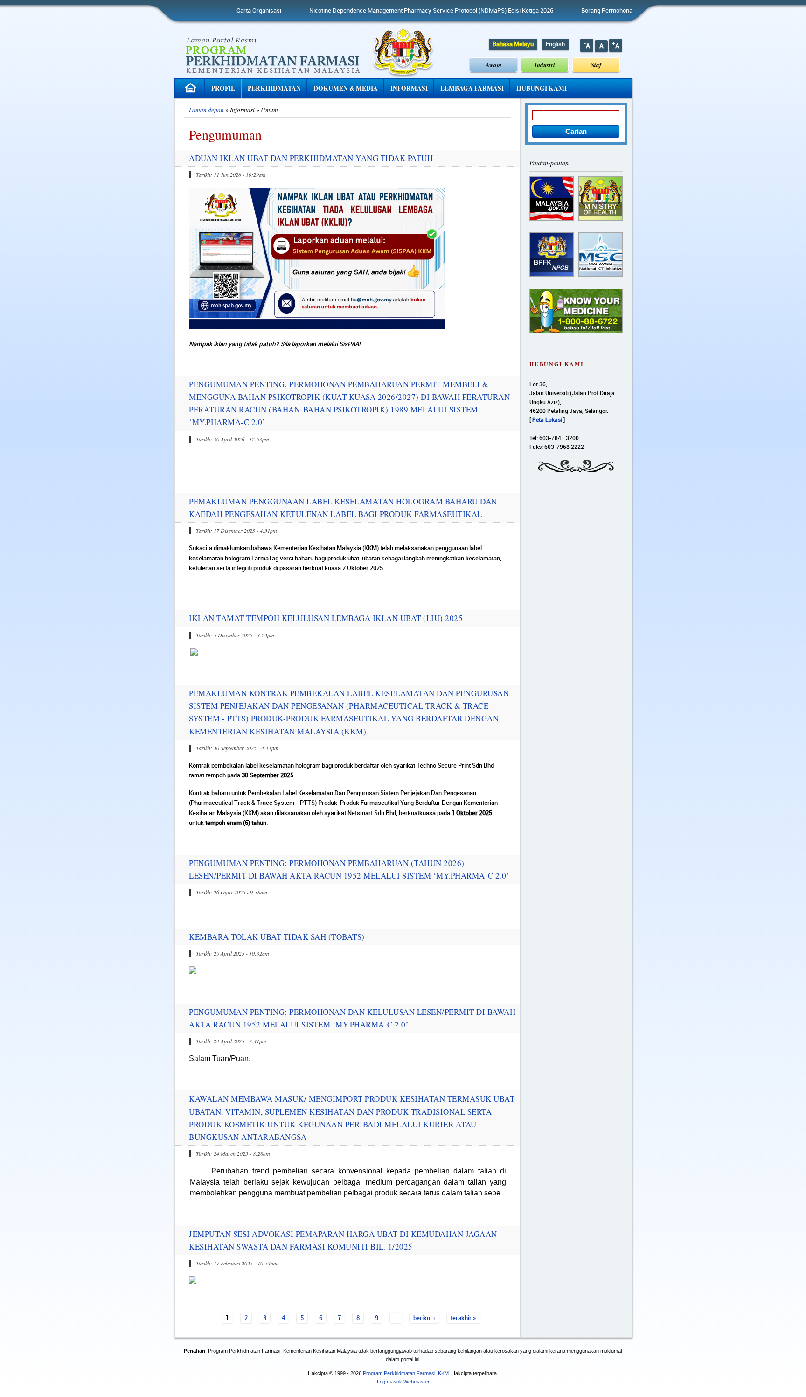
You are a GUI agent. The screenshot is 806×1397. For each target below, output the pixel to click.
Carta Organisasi (218, 10)
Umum (269, 109)
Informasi (409, 88)
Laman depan (206, 109)
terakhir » (463, 1318)
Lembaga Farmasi (472, 88)
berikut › (424, 1318)
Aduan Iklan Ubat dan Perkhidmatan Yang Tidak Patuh (311, 158)
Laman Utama (192, 88)
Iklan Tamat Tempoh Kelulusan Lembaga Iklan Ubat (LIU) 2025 (326, 618)
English (555, 44)
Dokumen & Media (345, 88)
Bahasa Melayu (513, 44)
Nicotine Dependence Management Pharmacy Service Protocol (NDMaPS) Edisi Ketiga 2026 (391, 10)
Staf (596, 65)
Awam (493, 65)
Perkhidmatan (274, 88)
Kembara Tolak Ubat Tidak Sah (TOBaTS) (277, 936)
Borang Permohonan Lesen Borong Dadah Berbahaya (611, 10)
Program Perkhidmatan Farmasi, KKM (406, 1373)
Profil (223, 88)
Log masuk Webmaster (403, 1381)
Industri (545, 65)
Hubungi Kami (541, 88)
